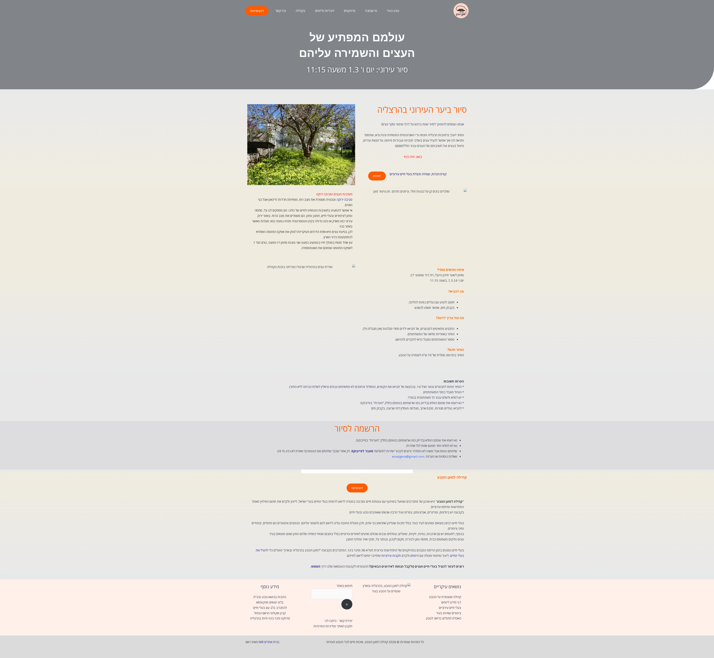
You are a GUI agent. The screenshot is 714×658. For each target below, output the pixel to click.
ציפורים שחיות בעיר (448, 613)
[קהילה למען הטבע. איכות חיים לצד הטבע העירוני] (461, 10)
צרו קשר (280, 11)
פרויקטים (349, 11)
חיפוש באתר (344, 586)
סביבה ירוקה (344, 199)
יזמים (413, 555)
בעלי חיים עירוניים (450, 608)
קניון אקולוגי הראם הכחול (270, 613)
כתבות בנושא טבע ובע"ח (269, 597)
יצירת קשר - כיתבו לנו (338, 621)
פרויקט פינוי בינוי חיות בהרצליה (270, 618)
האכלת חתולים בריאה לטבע (443, 618)
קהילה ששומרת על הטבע (445, 597)
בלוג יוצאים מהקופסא (269, 602)
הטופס (315, 566)
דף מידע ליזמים (451, 602)
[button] (256, 10)
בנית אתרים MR (269, 642)
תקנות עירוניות (391, 555)
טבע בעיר (393, 11)
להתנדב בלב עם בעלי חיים (270, 608)
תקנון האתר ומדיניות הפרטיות (332, 626)
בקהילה (300, 11)
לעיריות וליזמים (324, 11)
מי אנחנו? (371, 11)
